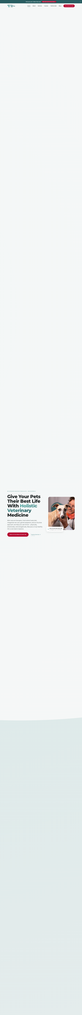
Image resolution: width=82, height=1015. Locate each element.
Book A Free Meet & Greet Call (18, 534)
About (34, 6)
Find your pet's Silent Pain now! (41, 1)
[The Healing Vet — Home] (11, 6)
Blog (60, 6)
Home (28, 6)
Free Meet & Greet (69, 5)
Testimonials (53, 6)
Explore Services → (36, 534)
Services (40, 6)
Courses (46, 6)
